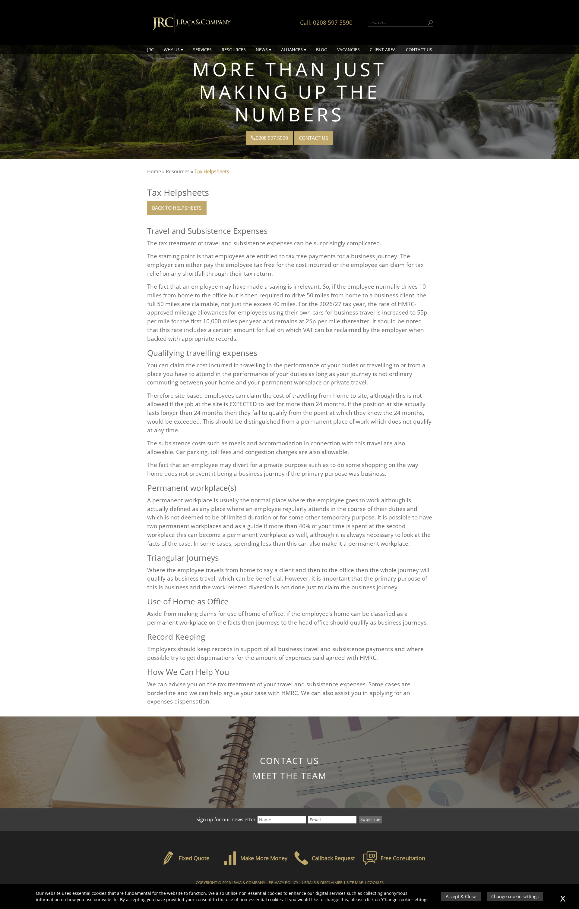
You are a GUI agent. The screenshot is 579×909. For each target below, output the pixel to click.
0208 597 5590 (333, 22)
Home (154, 171)
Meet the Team (290, 776)
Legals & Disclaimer (322, 882)
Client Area (383, 49)
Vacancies (348, 49)
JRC (150, 49)
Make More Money (263, 858)
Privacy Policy (283, 882)
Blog (321, 49)
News (262, 49)
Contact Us (313, 138)
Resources (234, 49)
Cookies (375, 882)
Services (202, 49)
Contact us (419, 49)
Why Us (172, 49)
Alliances (292, 49)
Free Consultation (403, 858)
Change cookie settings (515, 896)
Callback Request (333, 858)
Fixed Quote (194, 858)
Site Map (354, 882)
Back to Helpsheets (177, 208)
